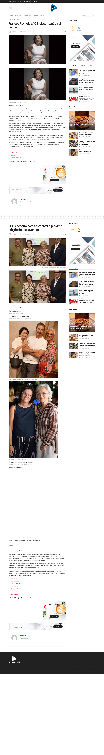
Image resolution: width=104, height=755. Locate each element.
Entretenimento (26, 1)
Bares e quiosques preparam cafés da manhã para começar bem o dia (87, 151)
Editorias (14, 1)
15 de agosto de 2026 (85, 136)
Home (10, 1)
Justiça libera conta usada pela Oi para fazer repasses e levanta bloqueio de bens (87, 80)
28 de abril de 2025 (24, 31)
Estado (17, 19)
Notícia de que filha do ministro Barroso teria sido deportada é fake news (86, 98)
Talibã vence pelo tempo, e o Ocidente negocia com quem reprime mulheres (87, 142)
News (13, 19)
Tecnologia (19, 1)
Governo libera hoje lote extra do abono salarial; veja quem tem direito (87, 71)
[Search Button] (94, 15)
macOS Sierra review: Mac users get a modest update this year (86, 89)
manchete (15, 31)
